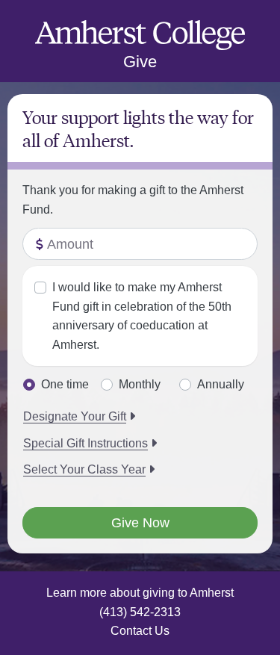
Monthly (140, 384)
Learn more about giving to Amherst (140, 592)
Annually (220, 384)
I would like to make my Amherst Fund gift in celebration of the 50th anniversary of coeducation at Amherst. (141, 316)
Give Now (140, 522)
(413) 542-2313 (140, 612)
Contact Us (140, 630)
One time (65, 384)
